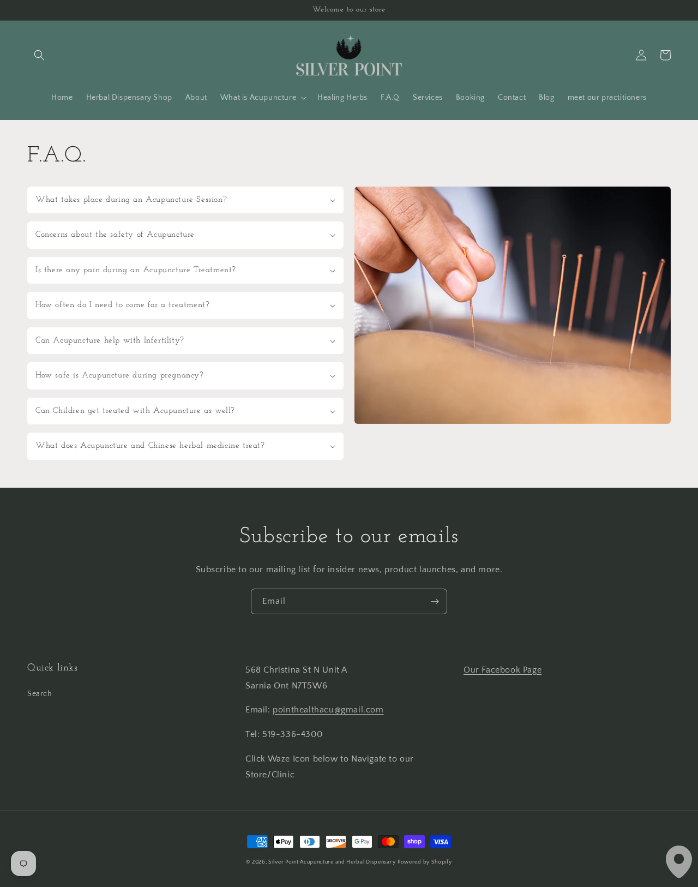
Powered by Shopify (425, 862)
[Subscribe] (435, 601)
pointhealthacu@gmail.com (328, 710)
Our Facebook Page (502, 670)
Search (39, 694)
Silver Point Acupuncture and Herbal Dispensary (331, 862)
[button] (39, 55)
